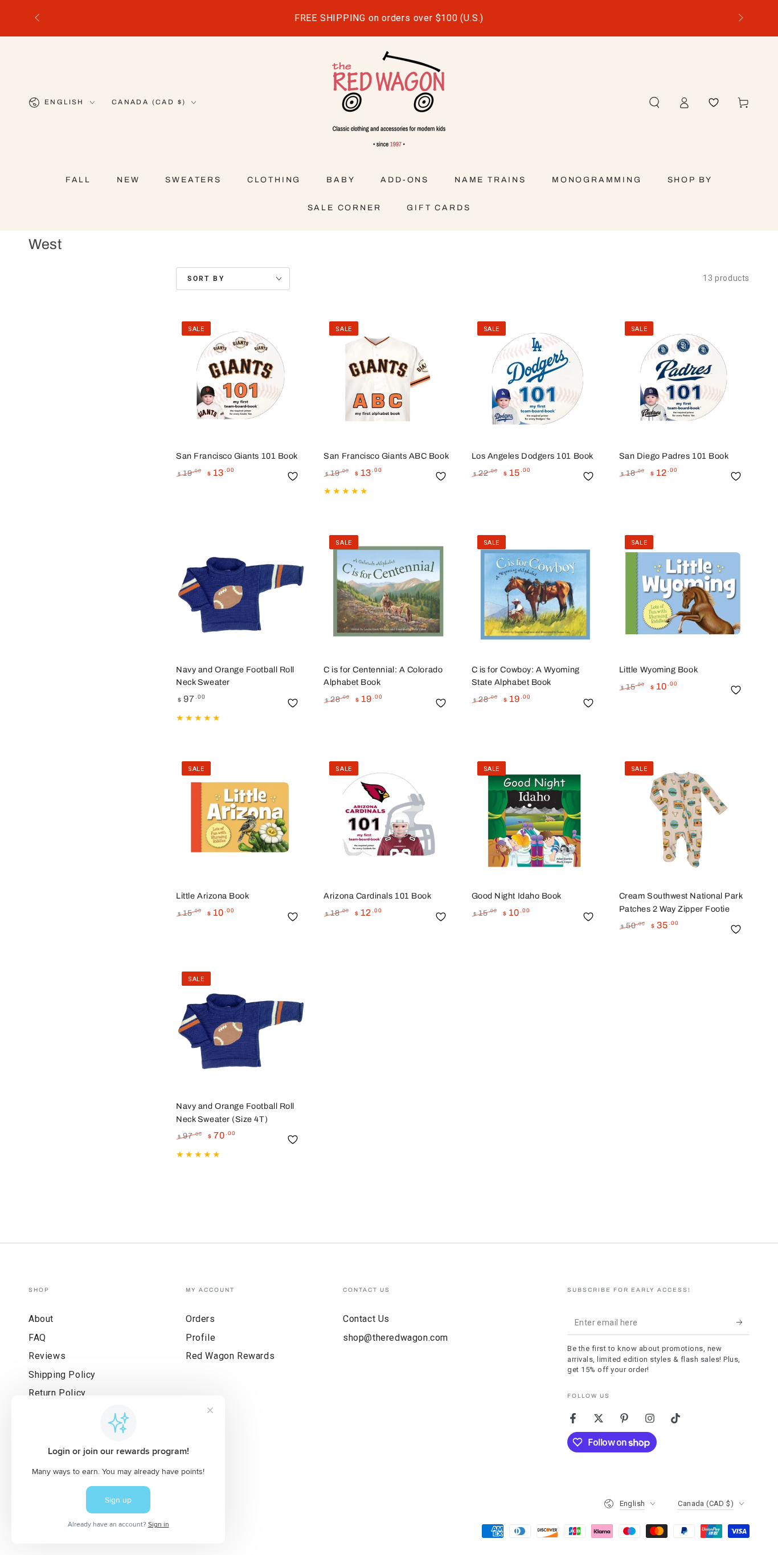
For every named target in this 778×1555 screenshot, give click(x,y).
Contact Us (366, 1318)
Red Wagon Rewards (230, 1355)
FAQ (37, 1337)
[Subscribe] (743, 1321)
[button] (654, 102)
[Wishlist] (713, 102)
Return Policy (57, 1392)
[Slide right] (740, 18)
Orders (200, 1318)
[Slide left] (38, 18)
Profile (200, 1337)
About (41, 1318)
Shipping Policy (62, 1374)
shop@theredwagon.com (395, 1337)
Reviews (46, 1355)
